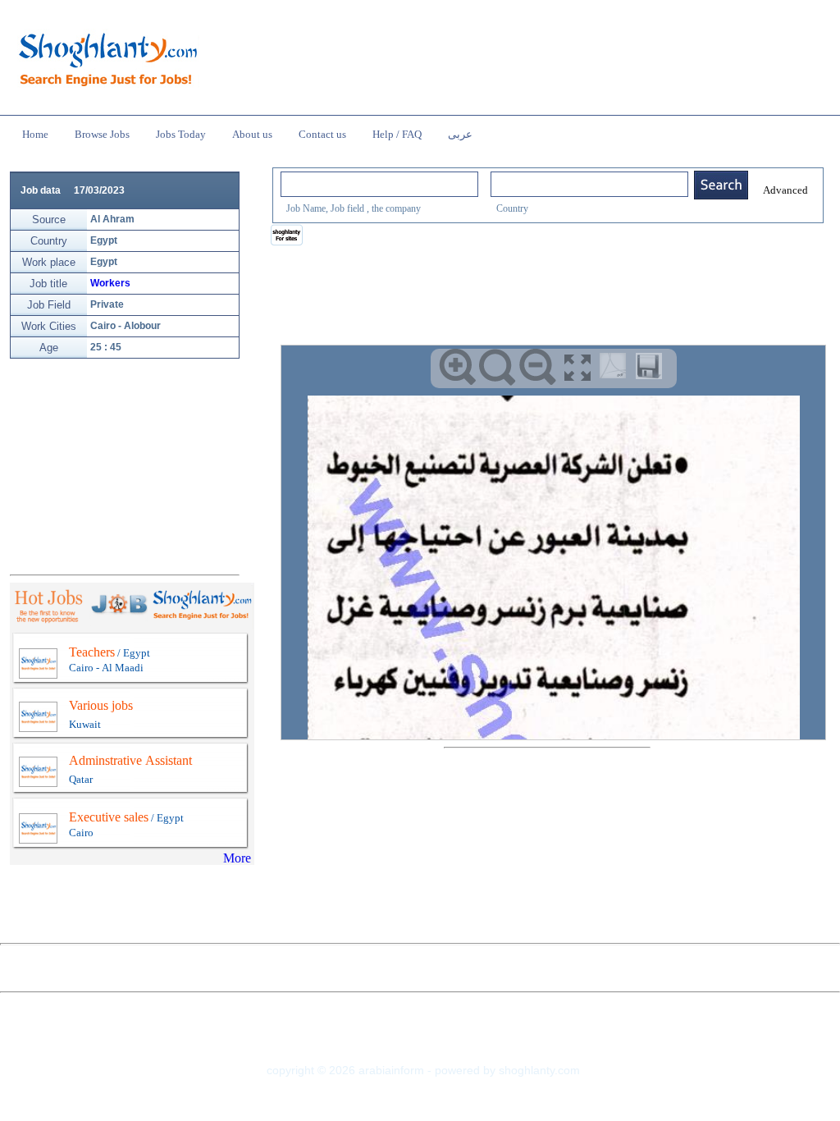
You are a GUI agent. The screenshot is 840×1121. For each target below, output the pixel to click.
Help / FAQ (397, 134)
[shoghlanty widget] (287, 236)
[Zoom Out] (537, 367)
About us (252, 134)
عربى (460, 134)
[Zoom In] (457, 367)
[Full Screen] (577, 367)
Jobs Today (181, 134)
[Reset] (497, 367)
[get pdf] (616, 369)
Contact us (322, 134)
